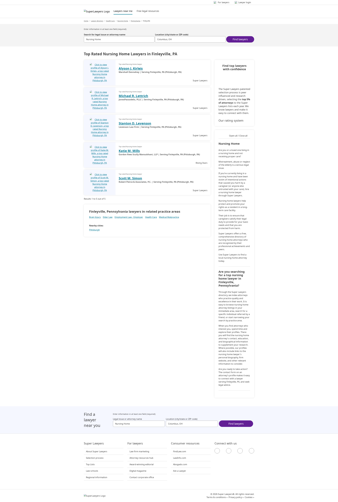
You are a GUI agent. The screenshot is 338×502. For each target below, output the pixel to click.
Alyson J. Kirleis (131, 68)
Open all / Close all (238, 135)
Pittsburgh (94, 229)
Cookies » (249, 497)
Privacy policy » (236, 497)
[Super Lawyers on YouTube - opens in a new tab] (240, 450)
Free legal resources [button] (148, 11)
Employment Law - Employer (129, 217)
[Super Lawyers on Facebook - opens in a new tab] (217, 450)
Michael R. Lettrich (133, 96)
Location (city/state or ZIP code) (171, 34)
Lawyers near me (123, 11)
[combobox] (119, 39)
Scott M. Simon (130, 178)
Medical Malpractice (169, 217)
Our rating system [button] (231, 120)
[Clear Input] (151, 39)
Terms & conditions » (216, 497)
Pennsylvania (135, 21)
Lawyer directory (97, 21)
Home (86, 21)
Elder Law (107, 217)
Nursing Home (122, 21)
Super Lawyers (94, 443)
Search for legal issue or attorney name (104, 34)
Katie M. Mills (129, 151)
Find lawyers (240, 39)
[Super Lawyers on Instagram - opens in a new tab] (228, 450)
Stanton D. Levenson (135, 123)
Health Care (110, 21)
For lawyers (135, 443)
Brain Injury (95, 217)
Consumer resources (185, 443)
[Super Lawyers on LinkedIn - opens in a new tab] (251, 450)
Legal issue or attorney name (127, 419)
